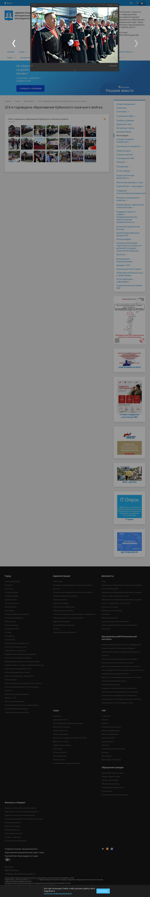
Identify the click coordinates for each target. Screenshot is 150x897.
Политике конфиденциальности (58, 893)
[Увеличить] (115, 5)
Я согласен (103, 891)
